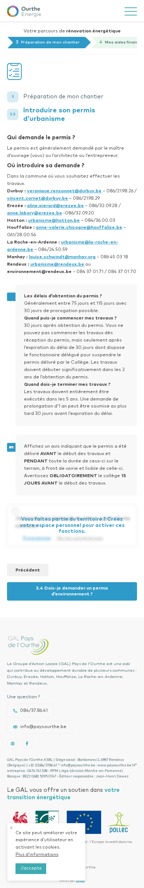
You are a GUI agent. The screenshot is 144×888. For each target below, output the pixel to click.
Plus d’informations (37, 855)
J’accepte (31, 868)
